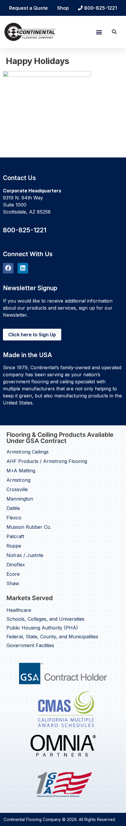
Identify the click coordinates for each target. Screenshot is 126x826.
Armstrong (18, 480)
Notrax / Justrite (24, 555)
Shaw (12, 583)
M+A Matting (20, 471)
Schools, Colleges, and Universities (45, 619)
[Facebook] (8, 268)
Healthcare (18, 610)
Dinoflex (15, 565)
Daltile (13, 508)
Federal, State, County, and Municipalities (52, 636)
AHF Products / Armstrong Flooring (46, 461)
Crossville (17, 489)
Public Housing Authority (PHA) (42, 628)
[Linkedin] (23, 268)
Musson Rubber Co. (28, 527)
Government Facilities (30, 645)
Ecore (13, 574)
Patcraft (15, 536)
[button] (99, 32)
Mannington (19, 499)
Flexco (13, 518)
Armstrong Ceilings (27, 452)
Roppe (13, 546)
